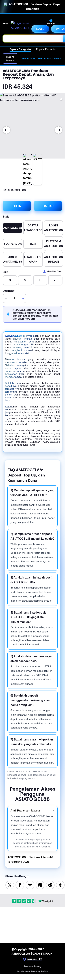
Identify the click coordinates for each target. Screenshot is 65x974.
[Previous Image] (6, 130)
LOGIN (40, 28)
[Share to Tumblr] (60, 884)
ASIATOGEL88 (13, 335)
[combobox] (33, 38)
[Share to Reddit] (50, 884)
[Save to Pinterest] (40, 884)
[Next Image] (58, 130)
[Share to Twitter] (9, 884)
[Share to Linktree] (30, 884)
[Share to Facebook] (20, 884)
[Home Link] (20, 25)
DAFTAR (48, 206)
